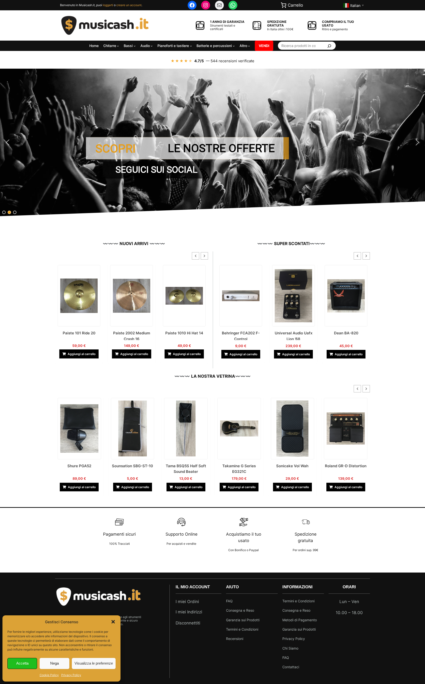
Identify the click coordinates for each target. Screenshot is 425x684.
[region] (212, 142)
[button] (113, 621)
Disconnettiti (188, 623)
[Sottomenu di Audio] (152, 46)
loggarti (108, 5)
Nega (54, 663)
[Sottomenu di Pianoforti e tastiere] (191, 46)
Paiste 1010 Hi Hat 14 (132, 333)
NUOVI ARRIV (133, 243)
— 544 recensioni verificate (212, 61)
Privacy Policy (71, 675)
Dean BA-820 (293, 333)
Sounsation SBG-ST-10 (79, 466)
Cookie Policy (49, 675)
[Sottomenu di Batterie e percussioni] (234, 46)
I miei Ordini (187, 601)
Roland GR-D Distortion (292, 466)
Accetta (22, 663)
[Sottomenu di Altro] (249, 46)
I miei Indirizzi (189, 611)
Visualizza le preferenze (94, 663)
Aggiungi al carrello (81, 354)
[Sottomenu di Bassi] (135, 46)
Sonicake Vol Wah (239, 466)
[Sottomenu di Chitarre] (118, 46)
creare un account (128, 5)
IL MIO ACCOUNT (193, 587)
